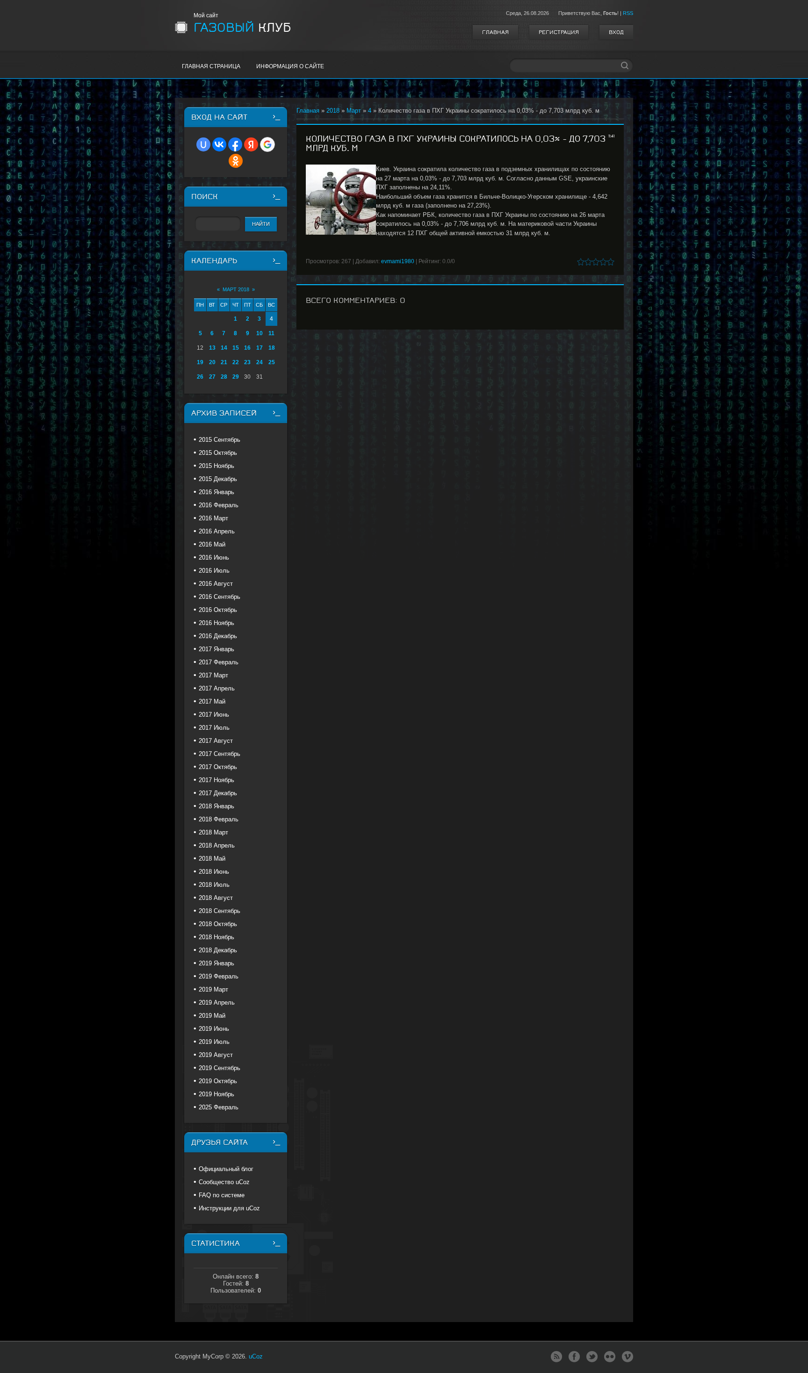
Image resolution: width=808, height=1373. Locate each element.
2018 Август (216, 897)
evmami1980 (397, 261)
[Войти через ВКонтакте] (219, 144)
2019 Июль (214, 1041)
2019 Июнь (214, 1028)
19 (200, 362)
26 (200, 377)
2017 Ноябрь (216, 780)
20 (212, 362)
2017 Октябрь (218, 766)
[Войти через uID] (203, 144)
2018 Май (212, 858)
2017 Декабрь (218, 793)
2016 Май (212, 544)
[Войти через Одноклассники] (236, 161)
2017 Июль (214, 727)
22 (235, 362)
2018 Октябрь (218, 923)
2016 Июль (214, 570)
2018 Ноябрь (216, 937)
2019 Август (216, 1054)
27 (212, 377)
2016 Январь (216, 492)
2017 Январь (216, 649)
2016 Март (213, 518)
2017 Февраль (218, 662)
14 (224, 348)
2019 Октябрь (218, 1081)
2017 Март (213, 675)
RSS (628, 13)
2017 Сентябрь (219, 753)
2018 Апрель (217, 845)
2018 (332, 110)
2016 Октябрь (218, 609)
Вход (616, 32)
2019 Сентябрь (219, 1067)
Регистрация (559, 32)
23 (247, 362)
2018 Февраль (218, 819)
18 (271, 348)
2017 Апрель (217, 688)
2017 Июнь (214, 714)
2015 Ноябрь (216, 465)
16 (247, 348)
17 (259, 348)
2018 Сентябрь (219, 910)
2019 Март (213, 989)
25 (271, 362)
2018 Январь (216, 806)
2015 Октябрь (218, 452)
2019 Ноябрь (216, 1094)
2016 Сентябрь (219, 596)
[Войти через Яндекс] (251, 144)
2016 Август (216, 583)
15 (235, 348)
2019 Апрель (217, 1002)
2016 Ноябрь (216, 622)
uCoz (256, 1356)
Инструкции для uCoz (229, 1208)
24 (259, 362)
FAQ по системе (222, 1195)
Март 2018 (236, 289)
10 (259, 333)
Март (353, 110)
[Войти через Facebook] (235, 144)
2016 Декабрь (218, 636)
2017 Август (216, 740)
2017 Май (212, 701)
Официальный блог (226, 1168)
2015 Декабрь (218, 478)
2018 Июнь (214, 871)
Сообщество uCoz (224, 1182)
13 (212, 348)
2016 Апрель (217, 531)
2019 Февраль (218, 976)
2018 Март (213, 832)
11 (271, 333)
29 (235, 377)
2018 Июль (214, 884)
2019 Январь (216, 963)
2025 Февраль (218, 1107)
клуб (242, 27)
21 (224, 362)
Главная (495, 32)
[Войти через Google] (267, 144)
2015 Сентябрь (219, 439)
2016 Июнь (214, 557)
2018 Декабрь (218, 950)
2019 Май (212, 1015)
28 (224, 377)
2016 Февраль (218, 505)
